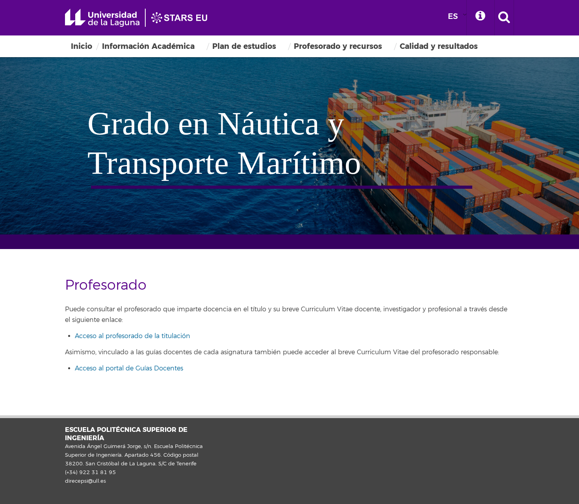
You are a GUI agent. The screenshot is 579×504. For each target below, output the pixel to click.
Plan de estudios (244, 46)
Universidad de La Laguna (140, 18)
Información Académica (148, 46)
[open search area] (504, 17)
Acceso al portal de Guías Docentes (129, 368)
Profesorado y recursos (338, 46)
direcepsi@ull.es (85, 481)
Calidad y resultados (439, 46)
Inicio (81, 46)
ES (453, 16)
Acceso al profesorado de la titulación (132, 336)
